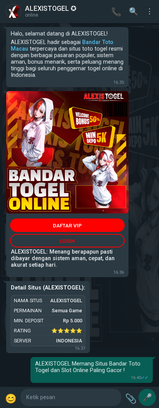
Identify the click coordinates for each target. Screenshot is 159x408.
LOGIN (67, 241)
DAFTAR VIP (67, 225)
